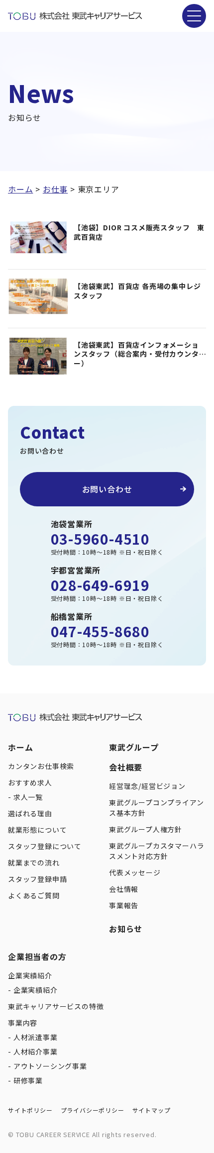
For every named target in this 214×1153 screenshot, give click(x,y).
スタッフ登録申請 (37, 879)
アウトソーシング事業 (50, 1066)
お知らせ (125, 929)
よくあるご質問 (34, 895)
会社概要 (125, 767)
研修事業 (28, 1080)
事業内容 (22, 1023)
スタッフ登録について (45, 846)
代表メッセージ (135, 872)
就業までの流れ (34, 862)
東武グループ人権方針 (145, 829)
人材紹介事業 (35, 1052)
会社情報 (123, 889)
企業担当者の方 (37, 956)
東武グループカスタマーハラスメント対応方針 (156, 851)
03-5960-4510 (100, 539)
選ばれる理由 (30, 813)
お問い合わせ (107, 489)
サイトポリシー (30, 1110)
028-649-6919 (100, 585)
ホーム (20, 747)
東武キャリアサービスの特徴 (56, 1006)
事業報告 (123, 905)
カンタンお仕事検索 (41, 766)
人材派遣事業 (35, 1037)
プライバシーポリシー (92, 1110)
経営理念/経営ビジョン (147, 786)
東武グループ (134, 747)
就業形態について (37, 830)
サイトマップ (151, 1110)
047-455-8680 (100, 631)
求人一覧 (28, 797)
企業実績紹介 (30, 975)
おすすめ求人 (30, 782)
